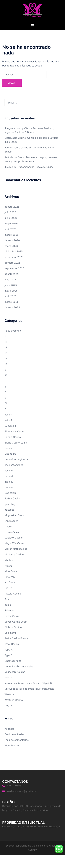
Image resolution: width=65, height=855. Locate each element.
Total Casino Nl (13, 643)
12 (6, 347)
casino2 (9, 476)
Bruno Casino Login (16, 442)
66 (6, 403)
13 (6, 353)
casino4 (9, 487)
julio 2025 (10, 279)
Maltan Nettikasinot (16, 548)
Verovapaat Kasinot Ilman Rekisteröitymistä (29, 688)
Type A (9, 649)
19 (6, 364)
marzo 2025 (12, 301)
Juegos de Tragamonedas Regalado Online (29, 166)
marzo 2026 (12, 234)
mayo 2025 (11, 290)
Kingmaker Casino (15, 515)
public (8, 604)
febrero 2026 (12, 240)
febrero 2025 (12, 307)
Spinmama (10, 632)
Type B (8, 655)
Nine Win (10, 576)
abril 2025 (10, 296)
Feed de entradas (14, 734)
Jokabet (9, 509)
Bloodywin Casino (15, 431)
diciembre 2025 (14, 251)
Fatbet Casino (13, 498)
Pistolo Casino (13, 593)
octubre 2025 (12, 262)
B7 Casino (10, 425)
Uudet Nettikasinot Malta (19, 666)
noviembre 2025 (14, 257)
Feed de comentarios (17, 739)
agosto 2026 (12, 206)
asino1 (8, 414)
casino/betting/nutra (16, 459)
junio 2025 (11, 285)
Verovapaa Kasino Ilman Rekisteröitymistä (28, 683)
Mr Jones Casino (14, 554)
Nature (8, 565)
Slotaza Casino (13, 627)
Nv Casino (10, 582)
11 (6, 341)
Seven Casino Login (16, 621)
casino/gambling (14, 464)
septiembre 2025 (14, 268)
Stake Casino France (16, 638)
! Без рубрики (13, 330)
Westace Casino (14, 699)
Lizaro (8, 526)
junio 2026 (11, 217)
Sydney (32, 849)
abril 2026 (10, 229)
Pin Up (8, 587)
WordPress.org (13, 745)
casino (8, 448)
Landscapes (11, 520)
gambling (10, 504)
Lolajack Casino (14, 537)
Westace (9, 694)
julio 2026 (10, 212)
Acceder (9, 728)
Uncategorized (13, 660)
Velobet (9, 677)
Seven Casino (12, 616)
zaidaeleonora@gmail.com (22, 791)
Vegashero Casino (15, 671)
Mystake (9, 560)
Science (9, 610)
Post (7, 599)
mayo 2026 (11, 223)
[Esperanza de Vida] (32, 11)
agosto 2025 (12, 273)
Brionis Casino (13, 437)
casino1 (9, 470)
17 (6, 358)
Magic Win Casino (15, 543)
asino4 (8, 420)
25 (6, 375)
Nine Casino (11, 571)
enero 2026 (11, 245)
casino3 (9, 481)
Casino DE (10, 453)
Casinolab (10, 492)
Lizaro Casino (12, 532)
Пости (8, 705)
